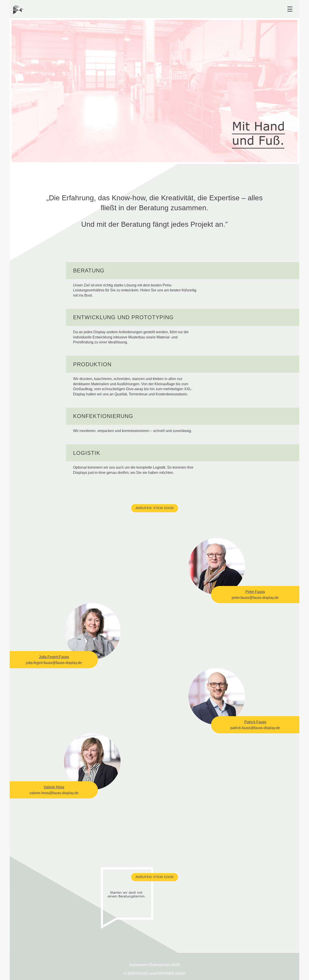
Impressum (138, 965)
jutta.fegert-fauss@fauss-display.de (54, 663)
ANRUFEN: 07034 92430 (154, 508)
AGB (176, 965)
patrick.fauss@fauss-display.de (255, 728)
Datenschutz (160, 965)
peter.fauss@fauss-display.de (255, 598)
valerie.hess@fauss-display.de (53, 793)
